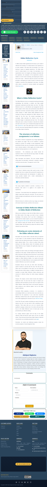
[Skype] (31, 482)
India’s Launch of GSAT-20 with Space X (6, 138)
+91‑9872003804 (36, 446)
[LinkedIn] (38, 32)
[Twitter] (16, 482)
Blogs (18, 435)
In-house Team (35, 429)
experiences (20, 125)
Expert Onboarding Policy (5, 446)
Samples (18, 426)
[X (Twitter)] (41, 32)
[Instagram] (34, 32)
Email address (33, 387)
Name (16, 387)
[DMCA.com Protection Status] (27, 476)
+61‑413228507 (21, 446)
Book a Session (5, 20)
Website (16, 392)
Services (4, 2)
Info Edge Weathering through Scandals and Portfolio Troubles (6, 179)
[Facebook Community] (25, 32)
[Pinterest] (44, 32)
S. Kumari (27, 45)
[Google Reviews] (28, 32)
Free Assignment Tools (7, 11)
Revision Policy (4, 443)
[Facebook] (31, 32)
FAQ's (18, 429)
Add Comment (29, 406)
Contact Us (3, 426)
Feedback (4, 7)
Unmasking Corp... (4, 40)
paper (37, 319)
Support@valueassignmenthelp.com (39, 449)
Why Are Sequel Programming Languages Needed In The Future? (6, 244)
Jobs (17, 431)
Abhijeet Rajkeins (29, 355)
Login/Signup (5, 16)
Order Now (17, 52)
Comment (17, 397)
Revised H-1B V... (12, 40)
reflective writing (38, 298)
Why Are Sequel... (19, 40)
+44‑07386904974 (21, 449)
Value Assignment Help (38, 52)
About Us (34, 426)
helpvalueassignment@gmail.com (39, 451)
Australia (27, 220)
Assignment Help (21, 220)
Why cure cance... (27, 40)
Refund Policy (3, 441)
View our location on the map (24, 464)
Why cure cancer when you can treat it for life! (6, 263)
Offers (18, 433)
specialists (21, 86)
